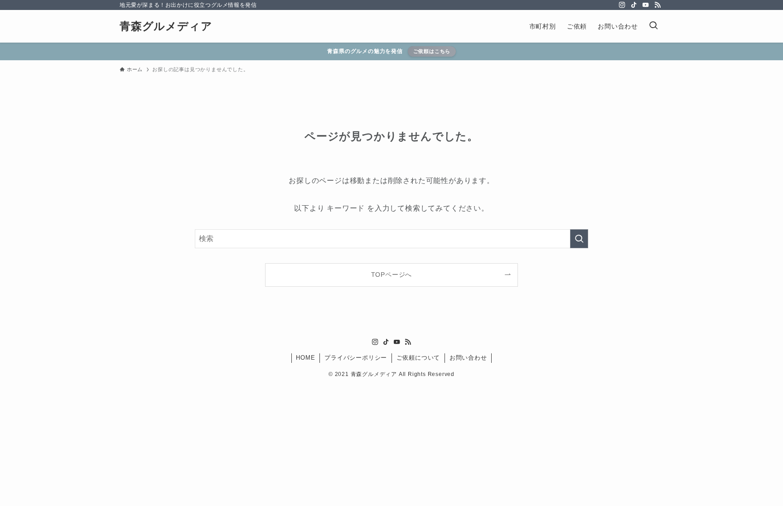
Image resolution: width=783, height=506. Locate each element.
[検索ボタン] (653, 26)
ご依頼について (418, 357)
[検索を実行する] (579, 238)
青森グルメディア (166, 26)
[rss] (657, 5)
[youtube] (646, 5)
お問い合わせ (468, 357)
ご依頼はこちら (432, 51)
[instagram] (622, 5)
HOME (305, 357)
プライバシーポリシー (355, 357)
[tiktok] (634, 5)
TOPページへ (391, 274)
